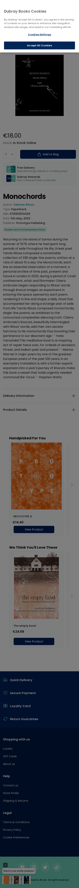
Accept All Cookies (39, 45)
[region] (39, 26)
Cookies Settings (39, 34)
